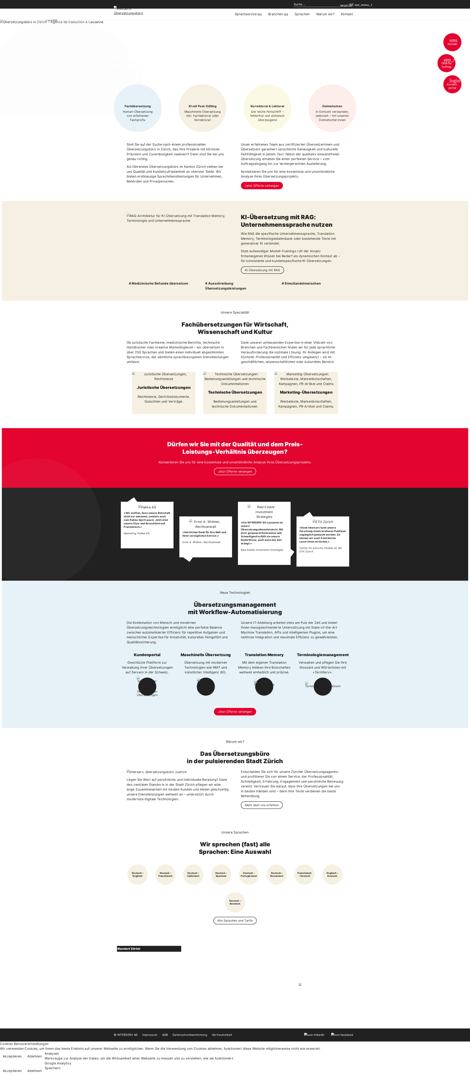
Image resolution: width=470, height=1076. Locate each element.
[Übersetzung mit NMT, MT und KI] (206, 686)
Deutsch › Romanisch (276, 874)
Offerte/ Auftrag (448, 63)
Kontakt (453, 41)
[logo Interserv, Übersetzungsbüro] (134, 10)
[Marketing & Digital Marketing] (306, 379)
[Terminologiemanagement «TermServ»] (323, 687)
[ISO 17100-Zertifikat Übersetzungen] (323, 985)
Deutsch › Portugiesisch (249, 874)
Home (245, 949)
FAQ (244, 970)
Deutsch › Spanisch (221, 874)
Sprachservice (246, 14)
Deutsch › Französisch (165, 874)
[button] (149, 949)
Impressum (149, 1035)
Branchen (275, 14)
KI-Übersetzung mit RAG (262, 270)
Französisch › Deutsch (304, 874)
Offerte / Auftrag (133, 1006)
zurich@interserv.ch (137, 985)
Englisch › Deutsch (332, 874)
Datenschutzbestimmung (190, 1035)
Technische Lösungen (199, 956)
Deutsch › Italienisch (193, 874)
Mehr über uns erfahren (262, 805)
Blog (244, 963)
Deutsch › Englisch (137, 874)
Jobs (244, 984)
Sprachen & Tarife (196, 970)
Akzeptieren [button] (12, 1056)
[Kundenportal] (147, 687)
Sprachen (302, 14)
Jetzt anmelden (314, 973)
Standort (130, 993)
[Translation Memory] (264, 686)
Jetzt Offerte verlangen (262, 185)
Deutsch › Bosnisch (235, 902)
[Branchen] (285, 14)
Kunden (246, 977)
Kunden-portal (453, 84)
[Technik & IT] (235, 379)
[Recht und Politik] (164, 376)
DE (352, 5)
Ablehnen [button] (34, 1056)
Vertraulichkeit (222, 1035)
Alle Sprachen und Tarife (235, 920)
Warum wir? (325, 14)
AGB (165, 1035)
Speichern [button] (52, 1068)
